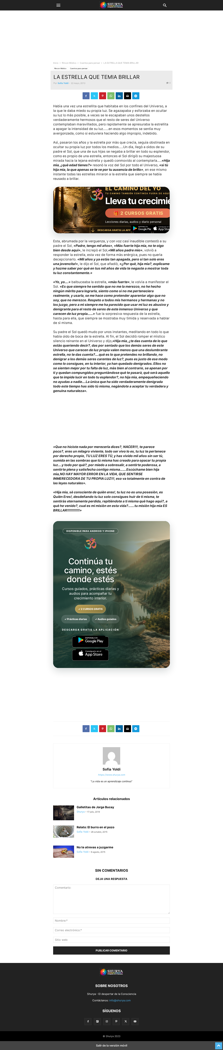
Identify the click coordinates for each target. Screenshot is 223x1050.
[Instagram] (106, 1021)
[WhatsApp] (110, 95)
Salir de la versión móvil (111, 1045)
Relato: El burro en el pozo (95, 827)
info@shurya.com (120, 1000)
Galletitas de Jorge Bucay (95, 807)
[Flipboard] (97, 1021)
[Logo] (111, 975)
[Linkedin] (119, 95)
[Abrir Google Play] (142, 230)
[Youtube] (135, 1021)
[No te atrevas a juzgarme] (63, 852)
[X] (94, 95)
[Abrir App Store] (162, 230)
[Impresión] (127, 95)
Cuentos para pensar (90, 63)
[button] (58, 5)
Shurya (81, 811)
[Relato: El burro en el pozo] (63, 831)
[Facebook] (86, 95)
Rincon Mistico (69, 63)
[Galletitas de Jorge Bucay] (63, 813)
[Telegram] (135, 95)
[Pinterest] (102, 95)
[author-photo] (111, 764)
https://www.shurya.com (111, 774)
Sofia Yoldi (63, 83)
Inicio (55, 63)
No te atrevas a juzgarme (95, 847)
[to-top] (218, 1044)
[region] (111, 37)
